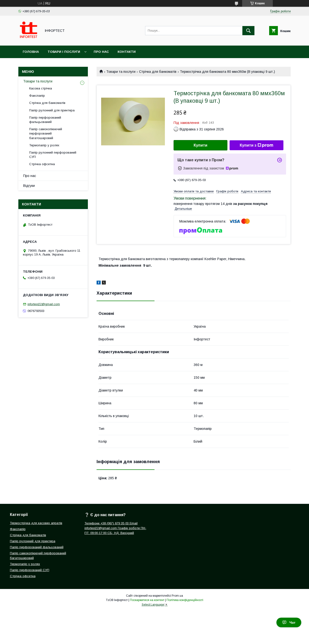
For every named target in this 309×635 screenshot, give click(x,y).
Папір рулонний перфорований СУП (52, 155)
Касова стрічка (40, 88)
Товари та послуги (120, 72)
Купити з (248, 145)
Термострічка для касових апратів (36, 523)
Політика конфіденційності (185, 600)
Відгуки (29, 186)
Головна (31, 52)
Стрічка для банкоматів (157, 72)
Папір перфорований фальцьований (45, 120)
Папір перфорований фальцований (36, 547)
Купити (200, 145)
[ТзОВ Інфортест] (28, 39)
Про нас (101, 52)
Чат (292, 622)
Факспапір (37, 95)
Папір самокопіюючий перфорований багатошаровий (45, 133)
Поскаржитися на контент (147, 600)
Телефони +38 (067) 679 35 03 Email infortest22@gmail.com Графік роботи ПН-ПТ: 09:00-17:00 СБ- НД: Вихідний (115, 528)
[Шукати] (248, 30)
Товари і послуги (64, 52)
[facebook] (99, 283)
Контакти (127, 52)
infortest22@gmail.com (44, 304)
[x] (104, 283)
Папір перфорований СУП (29, 570)
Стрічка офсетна (42, 164)
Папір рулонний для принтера (52, 110)
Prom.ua (177, 595)
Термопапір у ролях (44, 145)
